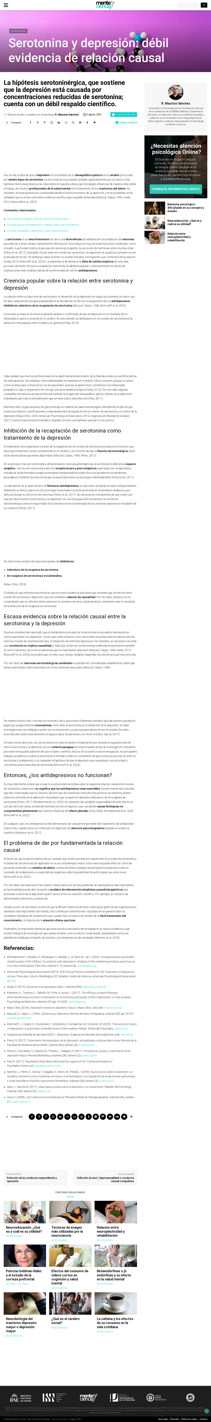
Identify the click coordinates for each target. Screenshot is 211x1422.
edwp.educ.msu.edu (94, 986)
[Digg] (117, 1117)
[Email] (73, 122)
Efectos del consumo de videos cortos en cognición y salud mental (69, 1277)
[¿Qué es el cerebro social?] (70, 1303)
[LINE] (124, 1117)
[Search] (204, 5)
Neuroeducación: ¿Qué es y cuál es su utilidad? (24, 1229)
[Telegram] (96, 1117)
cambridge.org (76, 1001)
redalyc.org (44, 1091)
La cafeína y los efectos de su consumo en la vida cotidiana (115, 1323)
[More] (94, 122)
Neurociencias (18, 31)
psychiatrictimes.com (47, 1065)
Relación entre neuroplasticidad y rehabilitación (111, 1232)
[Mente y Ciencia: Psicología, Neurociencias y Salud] (105, 5)
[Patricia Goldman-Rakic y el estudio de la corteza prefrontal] (25, 1256)
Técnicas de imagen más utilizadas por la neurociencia (67, 1232)
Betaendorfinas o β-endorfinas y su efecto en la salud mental (114, 1275)
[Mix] (103, 1117)
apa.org (11, 980)
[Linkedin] (59, 122)
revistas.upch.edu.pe (19, 1018)
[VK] (110, 1117)
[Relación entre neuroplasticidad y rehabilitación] (116, 1212)
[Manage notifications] (206, 1411)
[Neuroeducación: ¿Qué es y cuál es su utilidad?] (25, 1212)
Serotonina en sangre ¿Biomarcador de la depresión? (38, 218)
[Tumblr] (87, 122)
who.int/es (127, 1034)
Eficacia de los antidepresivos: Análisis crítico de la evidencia (43, 224)
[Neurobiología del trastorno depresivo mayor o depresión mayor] (25, 1303)
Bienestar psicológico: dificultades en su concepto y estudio (185, 208)
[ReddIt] (66, 122)
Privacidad (174, 1419)
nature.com (120, 1028)
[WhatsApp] (52, 122)
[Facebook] (30, 122)
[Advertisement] (70, 149)
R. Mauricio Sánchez (67, 114)
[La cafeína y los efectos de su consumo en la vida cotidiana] (116, 1303)
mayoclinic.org (113, 1007)
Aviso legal (163, 1419)
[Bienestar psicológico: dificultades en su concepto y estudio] (154, 208)
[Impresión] (80, 122)
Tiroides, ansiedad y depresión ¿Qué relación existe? (38, 230)
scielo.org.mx (86, 1045)
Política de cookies (189, 1419)
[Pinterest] (45, 122)
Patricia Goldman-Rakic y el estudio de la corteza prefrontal (24, 1275)
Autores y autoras (17, 1284)
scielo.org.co (106, 1080)
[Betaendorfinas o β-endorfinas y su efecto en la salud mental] (116, 1256)
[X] (37, 122)
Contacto (203, 1419)
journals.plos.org (86, 965)
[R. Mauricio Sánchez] (176, 92)
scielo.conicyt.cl (20, 1101)
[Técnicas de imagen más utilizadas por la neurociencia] (70, 1212)
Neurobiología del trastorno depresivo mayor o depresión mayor (21, 1325)
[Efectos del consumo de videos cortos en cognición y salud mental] (70, 1256)
